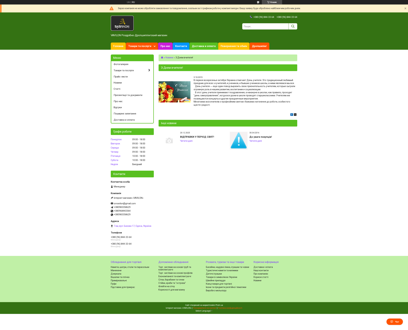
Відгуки (118, 107)
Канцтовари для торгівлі (219, 284)
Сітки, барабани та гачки (171, 279)
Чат (397, 321)
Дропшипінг (259, 46)
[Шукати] (292, 26)
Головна (118, 46)
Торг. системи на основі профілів (175, 273)
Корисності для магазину (171, 289)
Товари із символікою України (221, 277)
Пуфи (113, 284)
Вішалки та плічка (120, 277)
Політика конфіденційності (230, 308)
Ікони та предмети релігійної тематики (226, 287)
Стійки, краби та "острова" (172, 283)
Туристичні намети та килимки (222, 270)
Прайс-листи (121, 76)
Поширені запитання (125, 113)
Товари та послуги (139, 46)
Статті (117, 88)
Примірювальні (119, 280)
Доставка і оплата (263, 267)
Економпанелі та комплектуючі (174, 276)
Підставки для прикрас (123, 287)
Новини (169, 57)
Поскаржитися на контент (204, 308)
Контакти (181, 46)
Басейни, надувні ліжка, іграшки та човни (227, 267)
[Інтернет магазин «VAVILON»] (122, 23)
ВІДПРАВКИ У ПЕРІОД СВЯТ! (197, 136)
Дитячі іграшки (214, 273)
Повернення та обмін (234, 46)
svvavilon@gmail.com (125, 203)
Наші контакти (261, 270)
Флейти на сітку (166, 286)
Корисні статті (261, 277)
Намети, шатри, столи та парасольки (130, 267)
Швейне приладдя (215, 280)
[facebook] (291, 115)
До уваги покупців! (260, 136)
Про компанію (261, 273)
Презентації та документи (128, 95)
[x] (295, 115)
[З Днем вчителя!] (174, 92)
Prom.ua (219, 305)
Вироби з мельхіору (216, 290)
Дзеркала (116, 273)
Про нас (165, 46)
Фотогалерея (121, 64)
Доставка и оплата (204, 46)
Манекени (116, 270)
